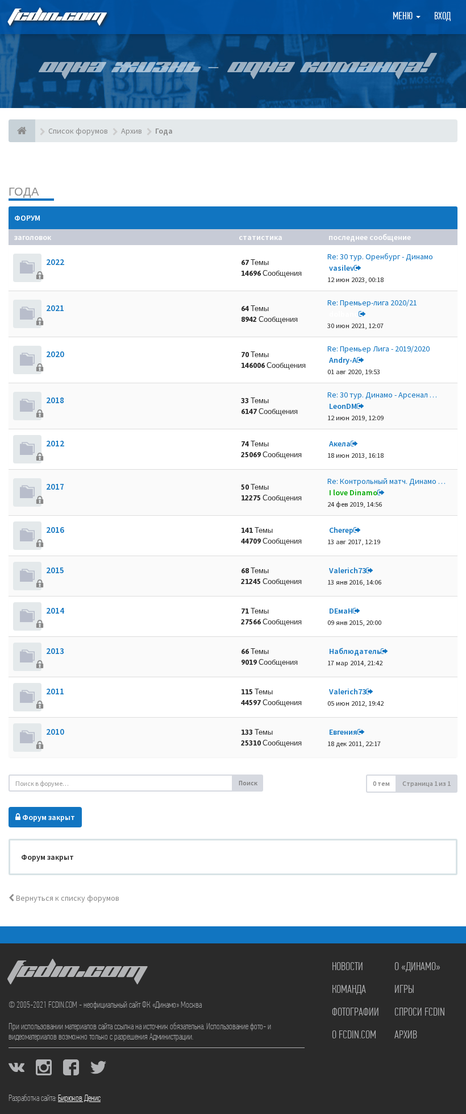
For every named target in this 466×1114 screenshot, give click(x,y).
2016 (55, 529)
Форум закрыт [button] (47, 817)
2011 (55, 691)
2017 (55, 486)
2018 (55, 400)
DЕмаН (341, 611)
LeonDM (343, 406)
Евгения (343, 732)
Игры (404, 990)
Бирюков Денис (79, 1098)
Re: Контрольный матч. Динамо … (386, 481)
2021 (55, 308)
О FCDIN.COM (354, 1035)
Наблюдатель (355, 651)
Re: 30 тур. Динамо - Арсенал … (382, 395)
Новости (347, 967)
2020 (55, 354)
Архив (405, 1035)
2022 (55, 261)
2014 (55, 610)
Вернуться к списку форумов (66, 898)
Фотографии (355, 1012)
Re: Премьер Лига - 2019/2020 (378, 348)
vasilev (341, 268)
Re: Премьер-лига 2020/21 (372, 302)
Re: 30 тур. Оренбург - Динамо (380, 256)
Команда (349, 990)
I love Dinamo (353, 492)
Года (24, 191)
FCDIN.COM (56, 16)
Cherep (341, 530)
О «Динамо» (417, 967)
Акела (340, 443)
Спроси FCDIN (419, 1012)
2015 (55, 570)
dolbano (344, 314)
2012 (55, 443)
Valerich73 (347, 570)
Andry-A (343, 360)
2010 (55, 731)
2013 (55, 650)
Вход (442, 17)
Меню (404, 17)
